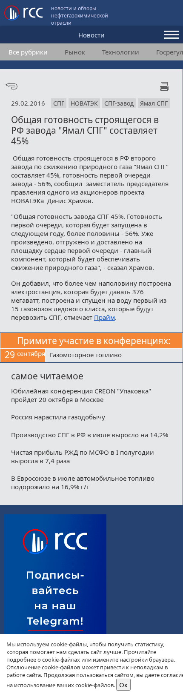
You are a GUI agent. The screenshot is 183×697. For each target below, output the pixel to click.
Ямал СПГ (154, 103)
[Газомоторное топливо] (114, 355)
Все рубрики (28, 52)
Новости (91, 35)
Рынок (75, 52)
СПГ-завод (119, 103)
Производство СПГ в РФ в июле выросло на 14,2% (89, 434)
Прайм (104, 317)
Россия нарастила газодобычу (58, 417)
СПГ (58, 103)
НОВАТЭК (84, 103)
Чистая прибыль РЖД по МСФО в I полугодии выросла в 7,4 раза (82, 456)
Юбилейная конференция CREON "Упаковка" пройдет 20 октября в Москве (81, 395)
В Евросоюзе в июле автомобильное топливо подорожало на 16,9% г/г (82, 482)
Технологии (120, 52)
